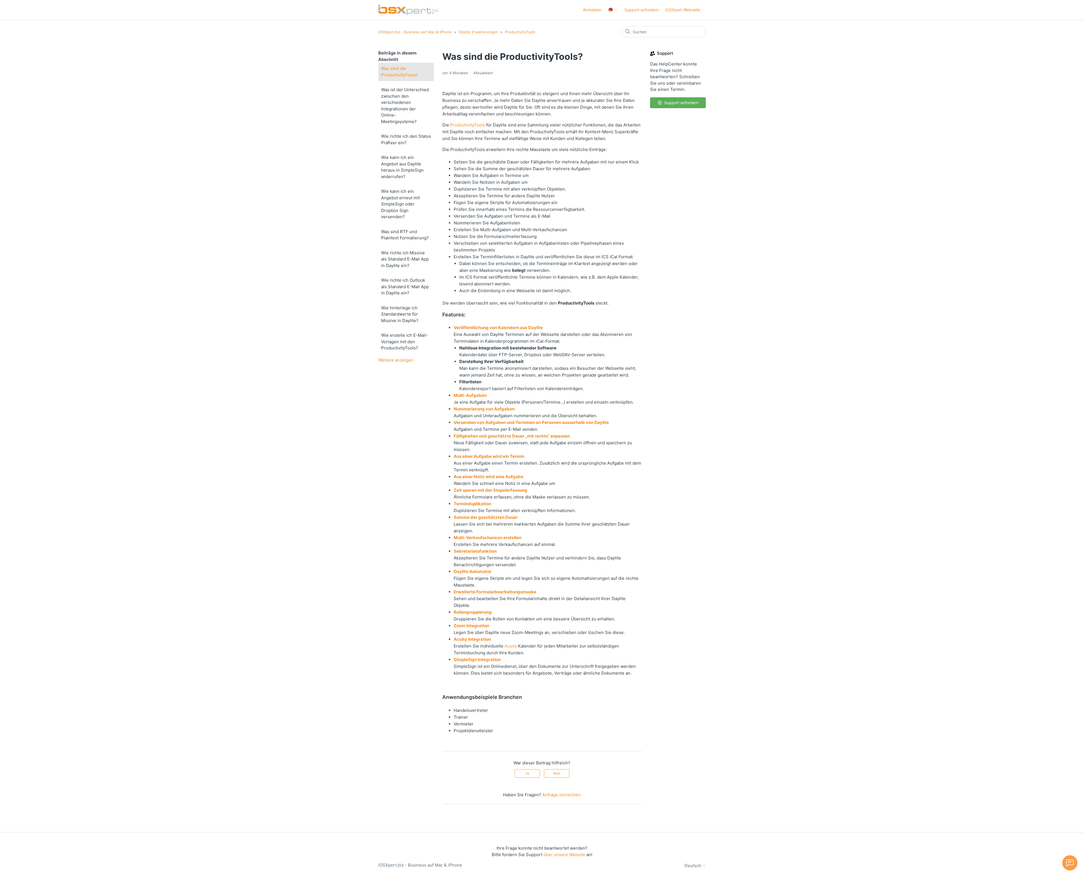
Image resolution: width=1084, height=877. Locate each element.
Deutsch (693, 865)
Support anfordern (641, 9)
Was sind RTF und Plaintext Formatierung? (405, 235)
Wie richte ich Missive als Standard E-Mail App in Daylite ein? (405, 259)
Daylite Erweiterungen (478, 32)
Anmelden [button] (592, 9)
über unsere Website (564, 854)
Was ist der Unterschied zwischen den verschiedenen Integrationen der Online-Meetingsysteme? (405, 105)
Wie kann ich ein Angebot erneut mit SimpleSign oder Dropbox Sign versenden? (400, 204)
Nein (556, 773)
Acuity (510, 646)
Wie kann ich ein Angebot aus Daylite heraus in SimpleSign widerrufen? (402, 167)
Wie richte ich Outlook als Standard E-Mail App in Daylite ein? (405, 286)
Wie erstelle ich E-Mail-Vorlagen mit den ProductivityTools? (404, 342)
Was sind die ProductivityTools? (399, 72)
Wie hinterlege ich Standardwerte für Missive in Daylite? (399, 314)
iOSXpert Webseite (682, 9)
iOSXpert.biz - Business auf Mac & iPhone (415, 32)
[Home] (408, 10)
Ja (527, 773)
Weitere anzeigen (395, 360)
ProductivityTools (520, 32)
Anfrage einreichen (561, 794)
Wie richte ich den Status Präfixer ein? (406, 139)
